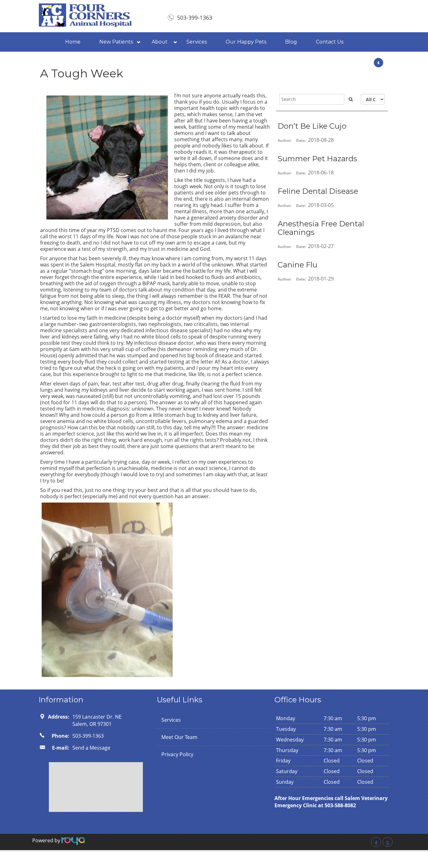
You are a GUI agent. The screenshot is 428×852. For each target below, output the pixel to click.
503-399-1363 (194, 17)
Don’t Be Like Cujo (312, 126)
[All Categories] (373, 99)
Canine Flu (297, 264)
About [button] (160, 42)
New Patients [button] (116, 42)
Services (196, 42)
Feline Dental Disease (318, 191)
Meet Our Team (179, 737)
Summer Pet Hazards (317, 158)
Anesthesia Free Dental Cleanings (321, 227)
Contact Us (329, 42)
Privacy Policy (177, 754)
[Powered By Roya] (73, 840)
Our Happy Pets (246, 42)
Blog (291, 42)
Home (73, 42)
